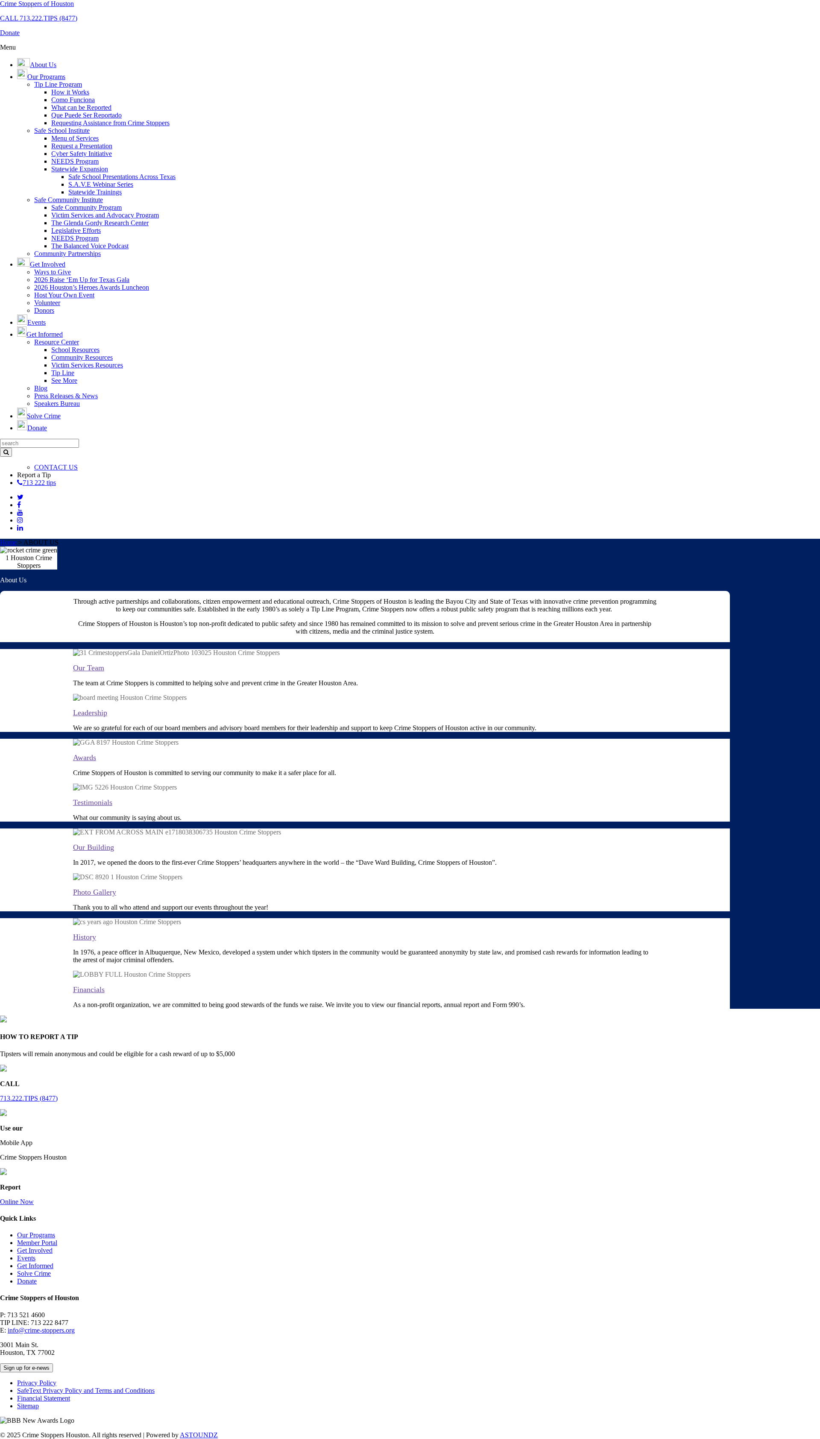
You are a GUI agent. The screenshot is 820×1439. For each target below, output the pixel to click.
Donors (44, 310)
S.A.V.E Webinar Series (100, 184)
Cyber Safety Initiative (81, 153)
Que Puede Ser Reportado (86, 115)
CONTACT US (56, 467)
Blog (40, 388)
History (84, 937)
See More (64, 380)
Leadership (90, 712)
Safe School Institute (62, 130)
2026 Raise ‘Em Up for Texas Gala (81, 279)
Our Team (88, 668)
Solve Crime (34, 1273)
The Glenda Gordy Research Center (100, 222)
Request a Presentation (81, 146)
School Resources (75, 349)
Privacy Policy (36, 1382)
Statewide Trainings (95, 192)
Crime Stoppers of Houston (37, 3)
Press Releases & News (66, 395)
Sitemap (28, 1406)
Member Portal (37, 1242)
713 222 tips (39, 482)
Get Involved (35, 1250)
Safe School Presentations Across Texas (122, 176)
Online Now (17, 1201)
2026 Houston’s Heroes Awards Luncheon (91, 287)
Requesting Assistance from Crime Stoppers (110, 122)
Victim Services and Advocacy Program (105, 215)
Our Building (93, 847)
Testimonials (92, 802)
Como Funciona (73, 99)
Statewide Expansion (79, 169)
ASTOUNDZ (199, 1435)
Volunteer (47, 302)
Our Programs (36, 1235)
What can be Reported (81, 107)
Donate (27, 1281)
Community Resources (82, 357)
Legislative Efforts (76, 230)
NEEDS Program (75, 161)
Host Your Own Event (64, 295)
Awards (84, 757)
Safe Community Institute (68, 199)
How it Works (70, 92)
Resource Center (56, 342)
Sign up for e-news (26, 1368)
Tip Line (62, 372)
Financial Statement (43, 1398)
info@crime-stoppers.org (41, 1330)
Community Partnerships (67, 253)
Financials (89, 989)
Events (26, 1258)
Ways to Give (52, 272)
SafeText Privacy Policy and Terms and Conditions (86, 1390)
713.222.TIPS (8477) (29, 1098)
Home (8, 542)
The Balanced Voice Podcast (90, 246)
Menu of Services (75, 138)
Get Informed (35, 1265)
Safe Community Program (86, 207)
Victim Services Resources (87, 365)
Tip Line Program (58, 84)
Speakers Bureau (57, 403)
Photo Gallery (94, 892)
